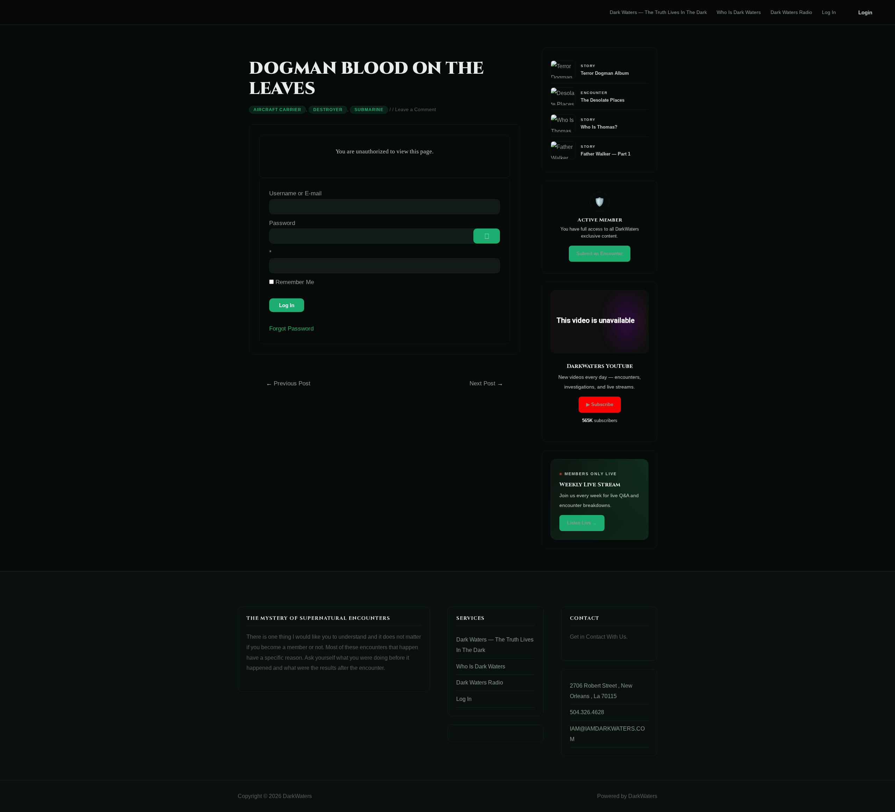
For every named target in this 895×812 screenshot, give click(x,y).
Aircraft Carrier (277, 109)
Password (282, 223)
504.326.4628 (587, 712)
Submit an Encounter (600, 253)
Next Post (486, 383)
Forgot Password (291, 328)
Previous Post (288, 383)
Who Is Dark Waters (739, 12)
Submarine (369, 109)
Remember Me (294, 282)
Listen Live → (582, 522)
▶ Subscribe (599, 404)
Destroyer (328, 109)
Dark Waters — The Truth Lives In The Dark (658, 12)
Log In (829, 12)
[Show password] (486, 236)
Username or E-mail (295, 193)
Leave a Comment (415, 109)
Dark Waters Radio (791, 12)
